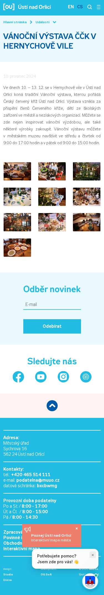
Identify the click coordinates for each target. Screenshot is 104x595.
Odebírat (52, 326)
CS (80, 6)
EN (71, 6)
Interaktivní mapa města (51, 540)
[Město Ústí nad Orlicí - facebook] (18, 376)
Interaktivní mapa (21, 548)
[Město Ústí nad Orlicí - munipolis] (86, 376)
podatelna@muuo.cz (38, 480)
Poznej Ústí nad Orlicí (51, 535)
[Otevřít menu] (99, 7)
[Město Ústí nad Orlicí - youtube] (41, 376)
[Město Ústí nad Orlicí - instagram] (63, 376)
